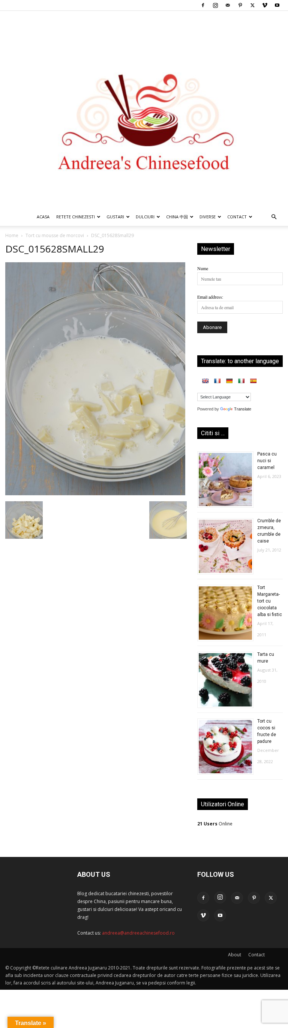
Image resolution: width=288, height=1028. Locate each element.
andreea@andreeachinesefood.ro (138, 933)
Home (11, 235)
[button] (274, 217)
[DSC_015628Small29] (95, 493)
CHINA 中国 (177, 216)
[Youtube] (277, 5)
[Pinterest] (240, 5)
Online (214, 824)
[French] (217, 381)
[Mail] (227, 5)
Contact (256, 954)
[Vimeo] (264, 5)
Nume (202, 268)
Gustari (115, 216)
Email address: (210, 297)
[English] (205, 381)
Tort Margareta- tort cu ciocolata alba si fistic (269, 601)
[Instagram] (215, 5)
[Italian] (241, 381)
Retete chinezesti (75, 216)
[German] (229, 381)
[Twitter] (252, 5)
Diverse (208, 216)
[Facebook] (202, 5)
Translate (242, 409)
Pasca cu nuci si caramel (267, 460)
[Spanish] (253, 381)
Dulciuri (145, 216)
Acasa (43, 216)
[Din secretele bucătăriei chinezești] (144, 109)
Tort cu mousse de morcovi (55, 235)
